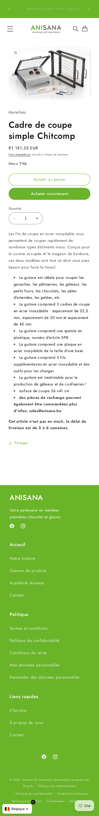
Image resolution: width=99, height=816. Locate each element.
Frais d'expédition (20, 154)
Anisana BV (30, 780)
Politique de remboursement (57, 786)
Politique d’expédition (27, 801)
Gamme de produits (28, 570)
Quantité (15, 208)
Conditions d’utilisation (72, 794)
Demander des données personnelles (45, 677)
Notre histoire (22, 558)
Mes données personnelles (35, 665)
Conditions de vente (28, 653)
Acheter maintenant (49, 193)
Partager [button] (21, 442)
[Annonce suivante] (89, 9)
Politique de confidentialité (35, 640)
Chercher (18, 710)
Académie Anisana (27, 583)
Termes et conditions (29, 628)
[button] (10, 28)
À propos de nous (26, 722)
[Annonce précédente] (9, 9)
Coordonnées (55, 801)
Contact (17, 595)
